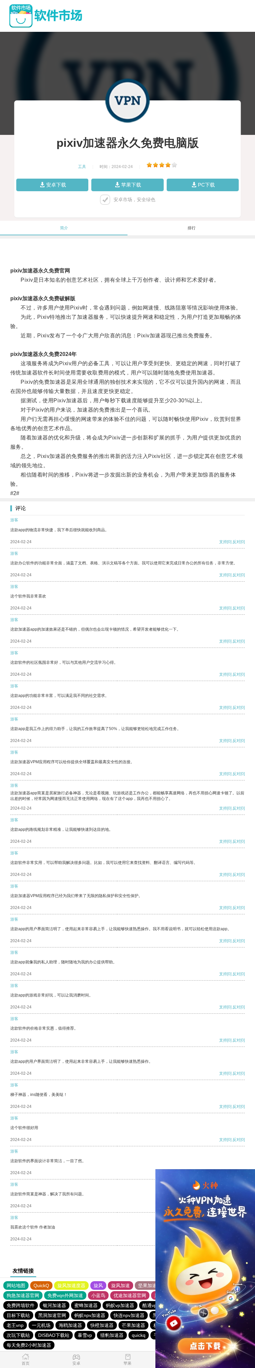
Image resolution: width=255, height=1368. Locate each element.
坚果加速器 (149, 1285)
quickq (138, 1335)
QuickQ (41, 1285)
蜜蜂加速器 (86, 1305)
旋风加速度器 (71, 1285)
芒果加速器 (133, 1325)
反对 (236, 542)
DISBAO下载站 (53, 1335)
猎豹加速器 (112, 1335)
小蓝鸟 (98, 1295)
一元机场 (41, 1325)
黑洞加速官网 (52, 1315)
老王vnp (15, 1325)
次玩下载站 (18, 1335)
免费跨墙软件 (21, 1305)
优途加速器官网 (130, 1295)
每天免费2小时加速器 (29, 1345)
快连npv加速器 (129, 1315)
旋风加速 (120, 1285)
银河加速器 (54, 1305)
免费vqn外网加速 (65, 1295)
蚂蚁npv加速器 (89, 1315)
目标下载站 (18, 1315)
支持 (223, 542)
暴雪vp (85, 1335)
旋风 (98, 1285)
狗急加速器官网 (23, 1295)
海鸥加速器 (70, 1325)
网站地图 (16, 1285)
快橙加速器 (102, 1325)
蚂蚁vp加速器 (120, 1305)
